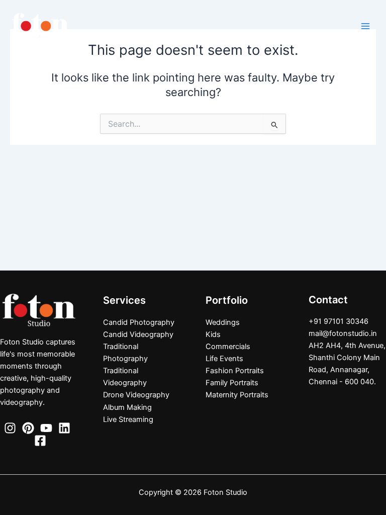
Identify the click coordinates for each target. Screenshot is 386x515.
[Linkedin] (64, 428)
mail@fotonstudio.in (343, 333)
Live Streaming (128, 419)
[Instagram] (10, 428)
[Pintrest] (28, 428)
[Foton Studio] (40, 26)
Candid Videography (138, 334)
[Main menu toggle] (365, 26)
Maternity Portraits (237, 394)
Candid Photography (138, 322)
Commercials (228, 346)
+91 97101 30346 (338, 321)
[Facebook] (40, 441)
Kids (213, 334)
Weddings (223, 322)
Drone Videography (136, 394)
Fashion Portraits (235, 370)
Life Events (224, 358)
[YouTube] (46, 428)
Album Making (127, 407)
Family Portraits (232, 382)
